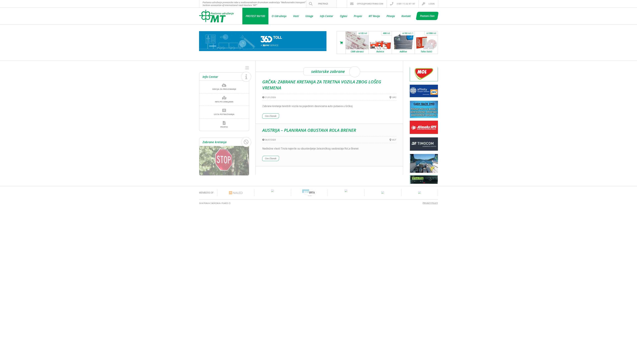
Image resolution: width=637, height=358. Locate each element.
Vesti (296, 16)
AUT (394, 140)
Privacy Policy (430, 203)
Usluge (309, 16)
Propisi (358, 16)
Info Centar (326, 16)
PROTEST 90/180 (255, 16)
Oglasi (343, 16)
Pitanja (391, 16)
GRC (394, 97)
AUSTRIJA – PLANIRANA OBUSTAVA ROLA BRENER (309, 130)
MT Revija (374, 16)
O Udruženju (279, 16)
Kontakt (406, 16)
